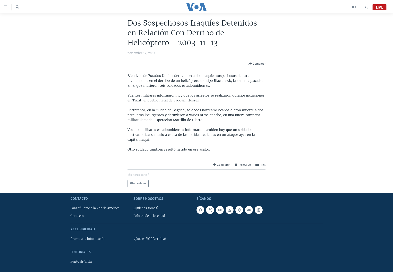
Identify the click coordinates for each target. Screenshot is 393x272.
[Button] (256, 63)
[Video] (354, 7)
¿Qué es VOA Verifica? (150, 239)
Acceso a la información (87, 239)
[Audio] (366, 7)
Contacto (77, 216)
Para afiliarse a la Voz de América (94, 208)
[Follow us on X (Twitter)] (210, 210)
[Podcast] (239, 210)
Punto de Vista (81, 261)
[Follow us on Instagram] (258, 210)
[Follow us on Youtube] (220, 210)
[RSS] (229, 210)
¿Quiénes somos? (145, 208)
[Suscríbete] (249, 210)
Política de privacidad (149, 216)
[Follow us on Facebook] (200, 210)
